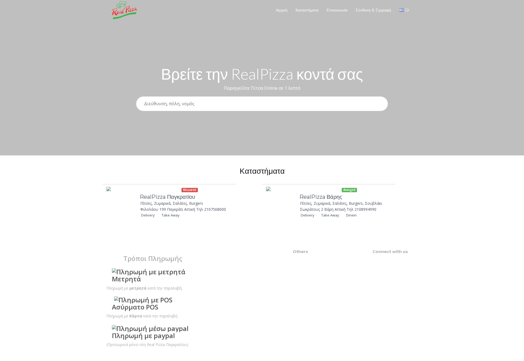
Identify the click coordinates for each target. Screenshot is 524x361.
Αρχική (281, 10)
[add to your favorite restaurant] (209, 191)
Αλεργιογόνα (304, 259)
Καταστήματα (307, 10)
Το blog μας (303, 270)
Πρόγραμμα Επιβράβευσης (316, 264)
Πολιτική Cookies (308, 292)
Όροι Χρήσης (304, 281)
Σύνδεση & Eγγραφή (373, 10)
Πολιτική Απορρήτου (311, 286)
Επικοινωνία (337, 10)
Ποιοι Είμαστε (305, 275)
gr (407, 10)
